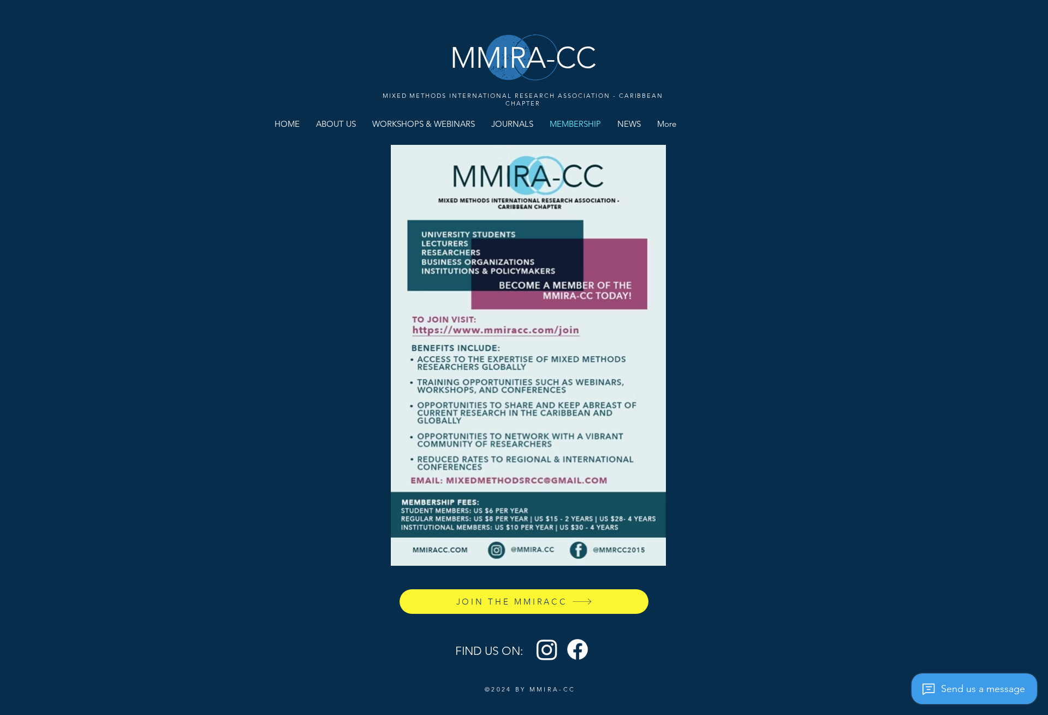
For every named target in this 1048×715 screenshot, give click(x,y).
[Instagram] (547, 649)
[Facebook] (577, 649)
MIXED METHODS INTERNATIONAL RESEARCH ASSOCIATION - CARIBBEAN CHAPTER (523, 99)
